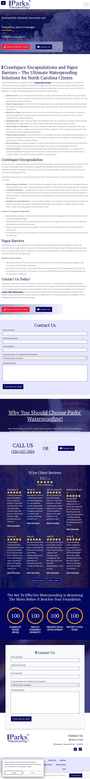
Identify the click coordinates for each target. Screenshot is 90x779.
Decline (32, 773)
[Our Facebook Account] (75, 750)
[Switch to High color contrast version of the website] (3, 3)
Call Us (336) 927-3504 (17, 46)
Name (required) (8, 330)
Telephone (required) (10, 338)
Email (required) (8, 346)
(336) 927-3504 (22, 451)
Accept (14, 773)
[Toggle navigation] (86, 4)
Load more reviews (38, 580)
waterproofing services (42, 82)
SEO (64, 769)
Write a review (53, 580)
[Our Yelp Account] (80, 750)
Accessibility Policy (45, 764)
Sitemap (63, 760)
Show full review (13, 526)
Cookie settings (76, 775)
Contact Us (45, 46)
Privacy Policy (61, 764)
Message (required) (9, 363)
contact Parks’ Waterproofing (12, 292)
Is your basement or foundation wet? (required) (20, 354)
